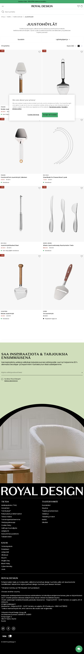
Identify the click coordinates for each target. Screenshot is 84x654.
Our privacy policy (55, 107)
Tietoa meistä (6, 516)
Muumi (3, 558)
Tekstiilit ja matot (48, 516)
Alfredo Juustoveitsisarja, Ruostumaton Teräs (58, 245)
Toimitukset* (6, 511)
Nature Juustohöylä (7, 313)
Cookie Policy (6, 525)
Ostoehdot (5, 508)
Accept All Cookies (50, 115)
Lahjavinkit (5, 552)
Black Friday (5, 563)
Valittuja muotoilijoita (9, 528)
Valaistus (45, 514)
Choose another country (10, 592)
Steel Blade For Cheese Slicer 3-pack (55, 177)
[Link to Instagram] (13, 628)
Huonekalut (46, 505)
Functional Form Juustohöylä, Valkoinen (14, 177)
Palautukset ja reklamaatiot (11, 514)
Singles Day (5, 560)
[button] (78, 6)
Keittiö (44, 519)
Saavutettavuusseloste (10, 534)
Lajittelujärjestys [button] (62, 39)
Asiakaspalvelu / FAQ (9, 505)
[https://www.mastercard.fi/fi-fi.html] (10, 636)
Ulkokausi (4, 555)
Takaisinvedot (6, 536)
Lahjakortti (5, 531)
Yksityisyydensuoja (8, 522)
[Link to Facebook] (8, 628)
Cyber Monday (6, 566)
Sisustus (45, 508)
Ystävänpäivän (6, 546)
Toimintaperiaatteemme (10, 519)
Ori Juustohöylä (48, 313)
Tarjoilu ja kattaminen (50, 511)
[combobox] (63, 39)
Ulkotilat (45, 522)
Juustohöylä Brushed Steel (10, 245)
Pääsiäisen (5, 549)
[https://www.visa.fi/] (4, 636)
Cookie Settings (33, 115)
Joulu (3, 569)
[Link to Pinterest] (3, 628)
